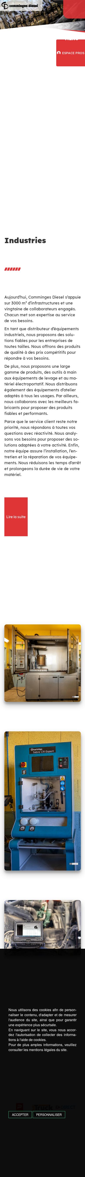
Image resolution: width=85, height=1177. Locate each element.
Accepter (20, 1114)
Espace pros (73, 53)
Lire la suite (16, 517)
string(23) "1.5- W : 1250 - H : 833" (42, 927)
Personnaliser (49, 1114)
